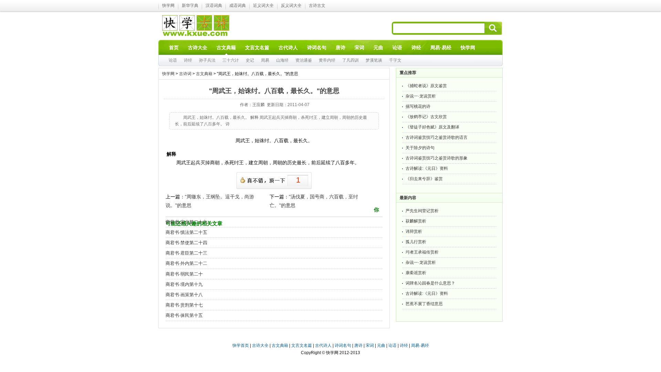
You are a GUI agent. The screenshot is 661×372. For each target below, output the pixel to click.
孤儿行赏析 (416, 241)
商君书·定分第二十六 (186, 222)
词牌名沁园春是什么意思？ (430, 283)
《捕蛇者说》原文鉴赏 (426, 85)
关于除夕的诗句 (420, 147)
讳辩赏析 (414, 231)
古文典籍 (204, 73)
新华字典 (190, 5)
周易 (265, 60)
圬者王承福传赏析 (422, 252)
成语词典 (237, 5)
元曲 (381, 345)
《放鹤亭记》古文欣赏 (426, 116)
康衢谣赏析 (416, 272)
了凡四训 (350, 60)
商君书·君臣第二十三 (186, 253)
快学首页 (240, 345)
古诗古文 (317, 5)
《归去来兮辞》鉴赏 (424, 178)
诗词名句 (343, 345)
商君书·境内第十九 (184, 284)
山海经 (282, 60)
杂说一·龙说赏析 (421, 96)
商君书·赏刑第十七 (184, 305)
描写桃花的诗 (418, 106)
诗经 (188, 60)
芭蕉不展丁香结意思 (424, 303)
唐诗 (358, 345)
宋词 (370, 345)
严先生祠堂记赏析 (422, 210)
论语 (173, 60)
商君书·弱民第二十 (184, 274)
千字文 (395, 60)
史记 (250, 60)
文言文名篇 (301, 345)
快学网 (168, 5)
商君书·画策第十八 (184, 294)
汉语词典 (214, 5)
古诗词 (185, 73)
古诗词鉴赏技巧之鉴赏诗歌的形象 (437, 158)
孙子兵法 (207, 60)
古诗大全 (260, 345)
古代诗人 (323, 345)
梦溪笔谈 (374, 60)
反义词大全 (291, 5)
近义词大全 (263, 5)
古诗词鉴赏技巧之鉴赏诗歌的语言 (437, 137)
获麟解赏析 (416, 221)
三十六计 (230, 60)
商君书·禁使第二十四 (186, 242)
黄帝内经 (327, 60)
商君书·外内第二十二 (186, 263)
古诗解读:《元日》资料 (427, 168)
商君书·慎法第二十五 (186, 232)
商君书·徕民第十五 (184, 315)
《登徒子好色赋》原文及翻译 (432, 127)
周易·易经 (440, 47)
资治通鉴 (303, 60)
